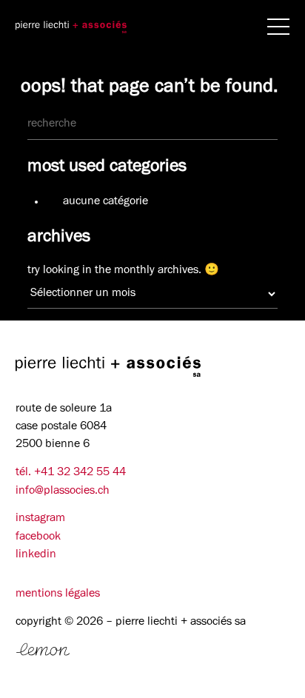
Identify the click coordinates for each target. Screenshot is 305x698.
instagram (40, 519)
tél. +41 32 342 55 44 (71, 473)
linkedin (36, 555)
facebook (38, 537)
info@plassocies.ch (63, 491)
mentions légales (58, 594)
